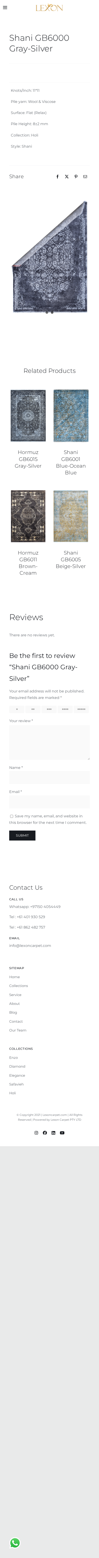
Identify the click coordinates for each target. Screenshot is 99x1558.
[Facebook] (57, 176)
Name (16, 767)
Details (28, 416)
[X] (66, 176)
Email (15, 792)
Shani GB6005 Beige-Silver (71, 559)
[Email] (85, 176)
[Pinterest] (76, 176)
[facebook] (45, 1133)
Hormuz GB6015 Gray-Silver (28, 459)
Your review (21, 721)
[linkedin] (53, 1133)
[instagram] (36, 1133)
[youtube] (62, 1133)
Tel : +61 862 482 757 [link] (27, 927)
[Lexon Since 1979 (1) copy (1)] (49, 5)
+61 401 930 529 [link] (31, 917)
